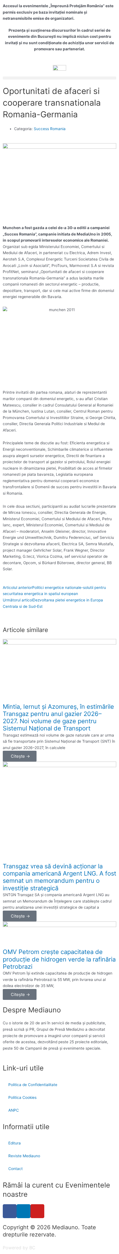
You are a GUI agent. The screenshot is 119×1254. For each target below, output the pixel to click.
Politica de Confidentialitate (32, 1084)
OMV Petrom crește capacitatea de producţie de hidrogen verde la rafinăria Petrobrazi (59, 959)
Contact (15, 1168)
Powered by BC (19, 1247)
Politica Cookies (22, 1097)
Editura (14, 1143)
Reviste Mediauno (24, 1156)
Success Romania (50, 129)
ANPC (13, 1110)
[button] (59, 78)
